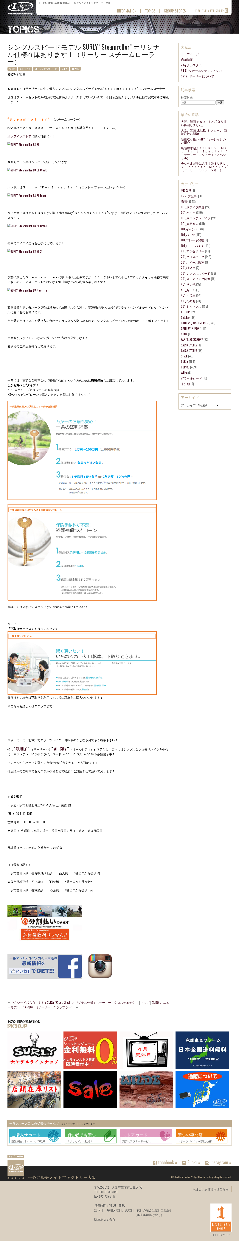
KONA (184, 334)
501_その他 (188, 301)
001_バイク (25, 68)
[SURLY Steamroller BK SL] (23, 144)
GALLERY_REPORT (191, 328)
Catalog (185, 317)
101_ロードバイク (192, 245)
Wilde (184, 373)
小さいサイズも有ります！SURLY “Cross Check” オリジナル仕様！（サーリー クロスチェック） (74, 1002)
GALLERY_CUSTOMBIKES (194, 323)
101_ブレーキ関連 (192, 240)
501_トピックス (191, 306)
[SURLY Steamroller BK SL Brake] (27, 226)
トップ (145, 1002)
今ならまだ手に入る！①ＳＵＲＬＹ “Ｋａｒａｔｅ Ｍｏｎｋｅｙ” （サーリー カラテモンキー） (206, 166)
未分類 (185, 384)
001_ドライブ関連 (192, 207)
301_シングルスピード (46, 68)
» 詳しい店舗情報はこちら (210, 1189)
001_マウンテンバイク (195, 218)
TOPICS (75, 68)
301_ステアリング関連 (195, 278)
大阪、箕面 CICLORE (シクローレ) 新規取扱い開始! (204, 132)
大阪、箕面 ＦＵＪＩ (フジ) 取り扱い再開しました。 (204, 123)
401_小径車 (188, 295)
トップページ (190, 54)
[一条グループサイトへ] (211, 10)
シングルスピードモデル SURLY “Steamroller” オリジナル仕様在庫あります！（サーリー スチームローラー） (83, 54)
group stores (175, 11)
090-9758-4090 (108, 1192)
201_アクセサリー (192, 251)
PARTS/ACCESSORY (192, 339)
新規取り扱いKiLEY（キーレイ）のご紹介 (203, 141)
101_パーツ (188, 234)
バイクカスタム (191, 65)
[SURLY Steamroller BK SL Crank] (27, 170)
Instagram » (220, 1162)
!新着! (12, 68)
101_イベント (189, 229)
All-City (60, 748)
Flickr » (193, 1162)
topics (150, 11)
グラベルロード (191, 378)
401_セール (188, 290)
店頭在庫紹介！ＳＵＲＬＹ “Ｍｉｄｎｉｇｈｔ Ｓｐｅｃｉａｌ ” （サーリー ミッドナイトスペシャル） (205, 153)
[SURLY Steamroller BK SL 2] (24, 251)
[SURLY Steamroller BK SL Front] (26, 195)
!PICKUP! (186, 190)
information (126, 11)
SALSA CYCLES (189, 345)
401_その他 (188, 284)
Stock (184, 356)
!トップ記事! (189, 196)
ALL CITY (186, 312)
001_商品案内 (189, 223)
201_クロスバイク (192, 256)
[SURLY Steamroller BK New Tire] (27, 290)
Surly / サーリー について (197, 76)
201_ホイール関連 (192, 262)
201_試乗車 (188, 267)
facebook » (167, 1162)
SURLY (64, 68)
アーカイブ (188, 405)
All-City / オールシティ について (202, 70)
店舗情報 (187, 59)
